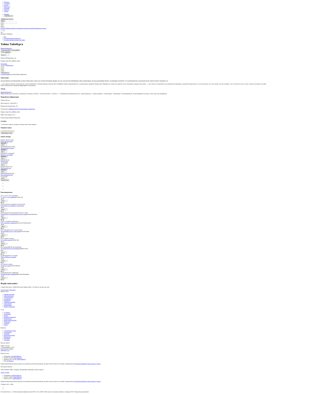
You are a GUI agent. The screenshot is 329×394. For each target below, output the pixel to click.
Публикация (7, 305)
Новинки (7, 334)
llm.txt (6, 325)
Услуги (6, 5)
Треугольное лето (6, 168)
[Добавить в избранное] (2, 67)
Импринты (10, 28)
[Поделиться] (2, 70)
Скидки (30, 28)
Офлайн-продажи (9, 294)
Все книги (4, 28)
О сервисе (7, 3)
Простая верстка (9, 296)
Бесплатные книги (9, 335)
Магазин (6, 2)
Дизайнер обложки (9, 302)
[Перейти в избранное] (2, 31)
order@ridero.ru (21, 359)
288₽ (2, 218)
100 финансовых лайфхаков (9, 274)
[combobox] (164, 23)
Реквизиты (7, 322)
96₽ (2, 252)
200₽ (2, 235)
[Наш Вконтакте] (5, 387)
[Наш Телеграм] (5, 389)
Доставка (7, 340)
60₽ (2, 178)
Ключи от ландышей (7, 155)
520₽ (2, 269)
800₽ (2, 243)
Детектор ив (4, 161)
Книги (6, 315)
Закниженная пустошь (7, 148)
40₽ (2, 145)
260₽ (2, 201)
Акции (6, 11)
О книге (3, 74)
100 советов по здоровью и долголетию (12, 205)
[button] (164, 25)
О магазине (7, 314)
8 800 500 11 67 (5, 350)
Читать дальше (5, 372)
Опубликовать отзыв (6, 133)
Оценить (10, 65)
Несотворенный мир (7, 175)
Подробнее (4, 64)
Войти (2, 21)
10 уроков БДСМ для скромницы (10, 248)
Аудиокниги (7, 332)
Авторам (6, 8)
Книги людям (42, 28)
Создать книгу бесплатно (8, 290)
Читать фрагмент (5, 52)
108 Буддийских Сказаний (8, 257)
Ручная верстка (8, 297)
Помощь (6, 14)
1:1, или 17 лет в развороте (8, 197)
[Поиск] (2, 25)
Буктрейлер (7, 299)
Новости (6, 10)
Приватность (8, 318)
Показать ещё (5, 180)
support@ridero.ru (16, 356)
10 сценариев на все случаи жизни (11, 231)
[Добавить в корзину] (7, 54)
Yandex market (28, 109)
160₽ (2, 261)
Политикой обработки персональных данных (87, 364)
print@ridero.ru (17, 358)
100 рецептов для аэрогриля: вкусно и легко (13, 214)
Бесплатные (24, 28)
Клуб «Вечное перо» (7, 141)
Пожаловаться (5, 72)
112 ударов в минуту (7, 240)
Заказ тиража (8, 303)
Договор (6, 323)
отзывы (7, 74)
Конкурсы (7, 6)
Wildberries (12, 109)
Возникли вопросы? (10, 317)
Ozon (33, 109)
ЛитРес (17, 109)
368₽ (2, 226)
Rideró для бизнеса (9, 306)
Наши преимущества (10, 320)
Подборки (35, 28)
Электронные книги (10, 330)
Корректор (7, 300)
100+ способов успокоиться (9, 223)
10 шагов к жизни (6, 265)
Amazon (21, 109)
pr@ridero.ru (10, 361)
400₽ (2, 209)
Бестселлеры (17, 28)
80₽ (2, 151)
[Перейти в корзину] (4, 31)
